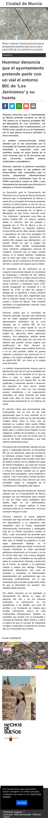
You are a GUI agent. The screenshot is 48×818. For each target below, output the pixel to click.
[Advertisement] (21, 767)
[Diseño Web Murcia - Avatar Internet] (24, 812)
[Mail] (26, 106)
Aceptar (21, 802)
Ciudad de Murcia (24, 3)
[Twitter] (12, 106)
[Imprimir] (33, 106)
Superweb (18, 812)
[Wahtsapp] (19, 106)
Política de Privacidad (22, 814)
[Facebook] (5, 106)
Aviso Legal (7, 814)
